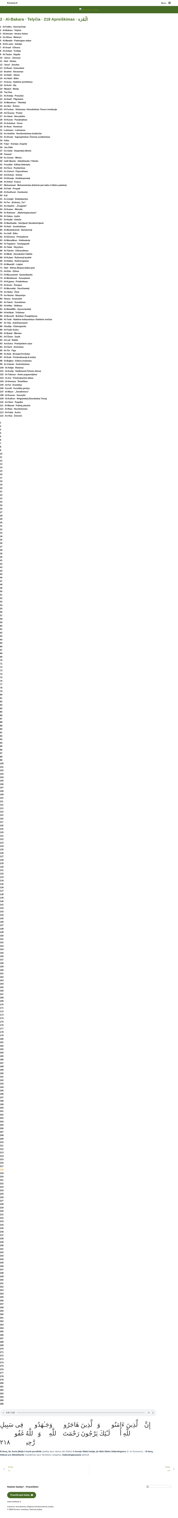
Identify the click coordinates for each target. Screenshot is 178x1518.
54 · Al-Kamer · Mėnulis (11, 209)
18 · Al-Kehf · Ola (8, 85)
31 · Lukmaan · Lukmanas (12, 130)
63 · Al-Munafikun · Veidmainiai (15, 240)
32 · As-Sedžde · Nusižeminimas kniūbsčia (21, 133)
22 (1, 495)
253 (2, 1290)
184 (2, 1053)
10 (1, 454)
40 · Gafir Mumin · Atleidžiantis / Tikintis (19, 161)
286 (2, 1404)
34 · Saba (4, 140)
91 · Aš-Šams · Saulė (10, 337)
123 (2, 843)
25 (1, 505)
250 (2, 1280)
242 (2, 1252)
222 (2, 1183)
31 (1, 526)
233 (2, 1221)
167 (2, 994)
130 (2, 867)
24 (1, 502)
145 (2, 918)
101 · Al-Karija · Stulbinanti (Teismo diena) (20, 371)
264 (2, 1328)
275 (2, 1366)
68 (1, 653)
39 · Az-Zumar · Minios (11, 158)
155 (2, 953)
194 (2, 1087)
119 (1, 829)
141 (2, 905)
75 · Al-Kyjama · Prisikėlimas (14, 281)
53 (1, 602)
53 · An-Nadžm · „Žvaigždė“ (13, 206)
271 (2, 1352)
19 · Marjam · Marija (9, 89)
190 (2, 1073)
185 (2, 1056)
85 (1, 712)
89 (1, 726)
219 (2, 1173)
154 (2, 949)
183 (2, 1049)
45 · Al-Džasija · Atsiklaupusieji (15, 178)
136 (2, 887)
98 (1, 757)
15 (1, 471)
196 (2, 1094)
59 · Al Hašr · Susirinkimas (13, 226)
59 (1, 622)
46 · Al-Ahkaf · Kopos (10, 182)
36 (1, 543)
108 (2, 791)
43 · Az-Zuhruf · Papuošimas (14, 171)
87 (1, 719)
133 (2, 877)
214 (2, 1156)
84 (1, 708)
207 (2, 1132)
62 (1, 633)
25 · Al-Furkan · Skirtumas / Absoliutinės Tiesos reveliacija (28, 109)
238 (2, 1238)
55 (1, 609)
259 (2, 1311)
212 (2, 1149)
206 (2, 1128)
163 (2, 980)
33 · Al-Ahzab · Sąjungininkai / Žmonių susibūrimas (25, 137)
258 (2, 1307)
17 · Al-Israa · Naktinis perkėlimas (16, 82)
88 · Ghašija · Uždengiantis (13, 326)
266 (2, 1335)
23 (1, 498)
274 (2, 1362)
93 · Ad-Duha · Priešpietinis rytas (16, 343)
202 (2, 1115)
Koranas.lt (12, 3)
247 (2, 1269)
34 (1, 536)
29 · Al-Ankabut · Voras (11, 123)
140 (2, 901)
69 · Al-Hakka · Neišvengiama (14, 261)
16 (1, 474)
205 (2, 1125)
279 (2, 1380)
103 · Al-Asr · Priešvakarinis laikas (16, 378)
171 (2, 1008)
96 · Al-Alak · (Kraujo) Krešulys (15, 354)
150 (2, 936)
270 (2, 1349)
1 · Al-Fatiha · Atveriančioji (13, 27)
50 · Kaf (3, 195)
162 (2, 977)
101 (2, 767)
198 (2, 1101)
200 (2, 1108)
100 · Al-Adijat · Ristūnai (11, 368)
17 (1, 478)
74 (1, 674)
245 (2, 1263)
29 (1, 519)
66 (1, 646)
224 (2, 1190)
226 (2, 1197)
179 (2, 1035)
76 (1, 681)
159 (2, 967)
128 (2, 860)
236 (2, 1232)
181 (2, 1042)
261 (2, 1318)
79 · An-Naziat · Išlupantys (13, 295)
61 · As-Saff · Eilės (9, 233)
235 (2, 1228)
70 (1, 660)
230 (2, 1211)
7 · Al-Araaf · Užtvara (10, 47)
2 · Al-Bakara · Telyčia (10, 30)
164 (2, 984)
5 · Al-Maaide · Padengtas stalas (15, 41)
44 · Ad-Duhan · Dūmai (11, 175)
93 (1, 739)
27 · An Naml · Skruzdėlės (12, 116)
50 (1, 591)
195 (2, 1090)
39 (1, 553)
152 (2, 942)
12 (1, 461)
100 (2, 763)
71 (1, 664)
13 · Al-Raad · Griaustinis (12, 68)
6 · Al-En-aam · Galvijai (11, 44)
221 (2, 1180)
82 (1, 701)
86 (1, 715)
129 (2, 863)
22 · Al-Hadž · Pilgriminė (11, 99)
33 (1, 533)
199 (2, 1104)
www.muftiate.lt (14, 1502)
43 (1, 567)
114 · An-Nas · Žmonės (11, 416)
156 (2, 956)
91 (1, 732)
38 (1, 550)
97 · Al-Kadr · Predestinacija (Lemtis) (18, 357)
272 (2, 1356)
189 (2, 1070)
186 (2, 1059)
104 (2, 777)
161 (2, 973)
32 (1, 529)
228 (2, 1204)
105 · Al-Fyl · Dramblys (11, 385)
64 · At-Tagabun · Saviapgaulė (14, 244)
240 (2, 1245)
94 (1, 743)
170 (2, 1004)
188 (2, 1066)
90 (1, 729)
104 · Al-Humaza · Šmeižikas (14, 381)
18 (1, 481)
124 (2, 846)
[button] (169, 3)
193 (2, 1084)
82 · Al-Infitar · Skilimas (11, 306)
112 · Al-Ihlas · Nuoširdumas (13, 409)
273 (2, 1359)
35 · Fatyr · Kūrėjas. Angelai (13, 144)
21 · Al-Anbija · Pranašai (11, 96)
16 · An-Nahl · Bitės (9, 78)
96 (1, 750)
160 (2, 970)
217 (2, 1166)
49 (1, 588)
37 (1, 547)
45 (1, 574)
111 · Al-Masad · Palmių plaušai (15, 405)
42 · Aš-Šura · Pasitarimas (12, 168)
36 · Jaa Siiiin (6, 147)
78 (1, 688)
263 (2, 1325)
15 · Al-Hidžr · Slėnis (10, 75)
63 (1, 636)
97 (1, 753)
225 (2, 1194)
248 (2, 1273)
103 (2, 774)
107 (2, 788)
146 (2, 922)
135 (2, 884)
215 (2, 1159)
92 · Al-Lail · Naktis (9, 340)
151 (2, 939)
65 (1, 643)
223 (2, 1187)
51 (1, 595)
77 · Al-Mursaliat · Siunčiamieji (14, 288)
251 (2, 1283)
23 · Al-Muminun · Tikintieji (13, 102)
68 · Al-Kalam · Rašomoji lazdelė (15, 257)
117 (1, 822)
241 (2, 1249)
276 (2, 1369)
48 (1, 584)
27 (1, 512)
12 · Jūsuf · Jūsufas (9, 65)
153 (2, 946)
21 (1, 491)
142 (2, 908)
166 (2, 991)
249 (2, 1276)
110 (1, 798)
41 (1, 560)
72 (1, 667)
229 (2, 1208)
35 (1, 540)
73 (1, 670)
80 (1, 695)
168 (2, 998)
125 (2, 849)
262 (2, 1321)
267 (2, 1338)
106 (2, 784)
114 (1, 812)
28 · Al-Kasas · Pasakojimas (13, 120)
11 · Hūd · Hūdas (8, 61)
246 (2, 1266)
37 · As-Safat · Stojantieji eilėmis (15, 151)
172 (2, 1011)
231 (2, 1214)
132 (2, 874)
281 (2, 1387)
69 (1, 657)
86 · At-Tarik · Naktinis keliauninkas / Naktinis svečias (26, 319)
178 (2, 1032)
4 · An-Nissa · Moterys (11, 37)
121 (2, 836)
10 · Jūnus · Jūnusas (10, 58)
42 (1, 564)
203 (2, 1118)
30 (1, 522)
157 (2, 960)
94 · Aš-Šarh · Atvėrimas (12, 347)
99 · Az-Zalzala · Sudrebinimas (15, 364)
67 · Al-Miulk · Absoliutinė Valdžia (16, 254)
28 (1, 516)
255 (2, 1297)
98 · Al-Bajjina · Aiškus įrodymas (16, 361)
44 (1, 571)
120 (2, 832)
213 (2, 1152)
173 (2, 1015)
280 (2, 1383)
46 (1, 577)
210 (2, 1142)
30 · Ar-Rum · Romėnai (11, 127)
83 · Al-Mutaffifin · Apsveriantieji (15, 309)
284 (2, 1397)
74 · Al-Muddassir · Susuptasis (15, 278)
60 (1, 626)
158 (2, 963)
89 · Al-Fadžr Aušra (9, 330)
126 (2, 853)
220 (2, 1177)
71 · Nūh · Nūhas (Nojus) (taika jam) (17, 268)
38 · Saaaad (5, 154)
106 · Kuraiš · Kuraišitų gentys (15, 388)
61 (1, 629)
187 (2, 1063)
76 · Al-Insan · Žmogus (11, 285)
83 (1, 705)
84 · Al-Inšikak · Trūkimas (12, 312)
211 (1, 1145)
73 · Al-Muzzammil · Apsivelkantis (16, 275)
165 (2, 987)
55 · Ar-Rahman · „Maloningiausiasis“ (18, 213)
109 (2, 794)
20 (1, 488)
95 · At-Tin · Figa (8, 350)
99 (1, 760)
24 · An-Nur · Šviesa (9, 106)
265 (2, 1331)
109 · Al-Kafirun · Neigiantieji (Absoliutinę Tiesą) (23, 398)
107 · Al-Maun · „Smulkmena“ (14, 392)
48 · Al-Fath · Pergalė (10, 188)
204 (2, 1122)
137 (2, 891)
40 (1, 557)
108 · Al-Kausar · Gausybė (13, 395)
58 (1, 619)
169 (2, 1001)
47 (1, 581)
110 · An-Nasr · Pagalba (11, 402)
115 (1, 815)
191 (2, 1077)
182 (2, 1046)
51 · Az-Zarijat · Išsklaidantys (14, 199)
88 (1, 722)
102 (2, 770)
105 (2, 781)
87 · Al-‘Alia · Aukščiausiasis (14, 323)
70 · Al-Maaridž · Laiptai (11, 264)
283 (2, 1393)
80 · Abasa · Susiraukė (11, 299)
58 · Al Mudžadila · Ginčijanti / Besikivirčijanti (22, 223)
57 (1, 615)
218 (2, 1170)
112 (1, 805)
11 (1, 457)
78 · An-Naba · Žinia (9, 292)
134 (2, 880)
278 (2, 1376)
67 (1, 650)
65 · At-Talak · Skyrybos (11, 247)
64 (1, 640)
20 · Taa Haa (6, 92)
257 (2, 1304)
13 (1, 464)
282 (2, 1390)
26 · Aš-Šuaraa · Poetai (11, 113)
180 (2, 1039)
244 (2, 1259)
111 (1, 801)
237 (2, 1235)
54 (1, 605)
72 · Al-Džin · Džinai (9, 271)
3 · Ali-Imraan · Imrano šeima (14, 34)
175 (2, 1022)
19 (1, 485)
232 (2, 1218)
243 (2, 1256)
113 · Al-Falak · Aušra (10, 412)
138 (2, 894)
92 (1, 736)
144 (2, 915)
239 (2, 1242)
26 (1, 509)
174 (2, 1018)
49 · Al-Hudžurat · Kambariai (13, 192)
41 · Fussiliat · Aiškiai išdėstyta (15, 164)
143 (2, 911)
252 (2, 1287)
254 (2, 1294)
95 (1, 746)
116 (1, 819)
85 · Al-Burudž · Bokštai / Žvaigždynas (18, 316)
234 (2, 1225)
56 (1, 612)
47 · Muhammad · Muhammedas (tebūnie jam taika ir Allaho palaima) (33, 185)
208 (2, 1135)
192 (2, 1080)
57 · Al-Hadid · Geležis (10, 219)
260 (2, 1314)
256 (2, 1301)
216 (2, 1163)
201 (2, 1111)
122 (2, 839)
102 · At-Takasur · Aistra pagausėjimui (18, 374)
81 (1, 698)
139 (2, 898)
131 (2, 870)
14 (1, 467)
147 (2, 925)
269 (2, 1345)
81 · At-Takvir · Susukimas (13, 302)
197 (2, 1097)
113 (1, 808)
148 (2, 929)
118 (1, 825)
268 (2, 1342)
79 (1, 691)
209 (2, 1139)
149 (2, 932)
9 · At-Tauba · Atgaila (10, 54)
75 (1, 677)
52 (1, 598)
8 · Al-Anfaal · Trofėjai (10, 51)
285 (2, 1400)
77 (1, 684)
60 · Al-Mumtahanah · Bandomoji (16, 230)
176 (2, 1025)
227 (2, 1201)
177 (2, 1029)
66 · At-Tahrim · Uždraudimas (14, 251)
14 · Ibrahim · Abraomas (11, 72)
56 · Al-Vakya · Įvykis (10, 216)
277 (2, 1373)
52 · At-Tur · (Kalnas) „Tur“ (13, 202)
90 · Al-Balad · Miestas (11, 333)
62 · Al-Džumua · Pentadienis (14, 237)
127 (2, 856)
